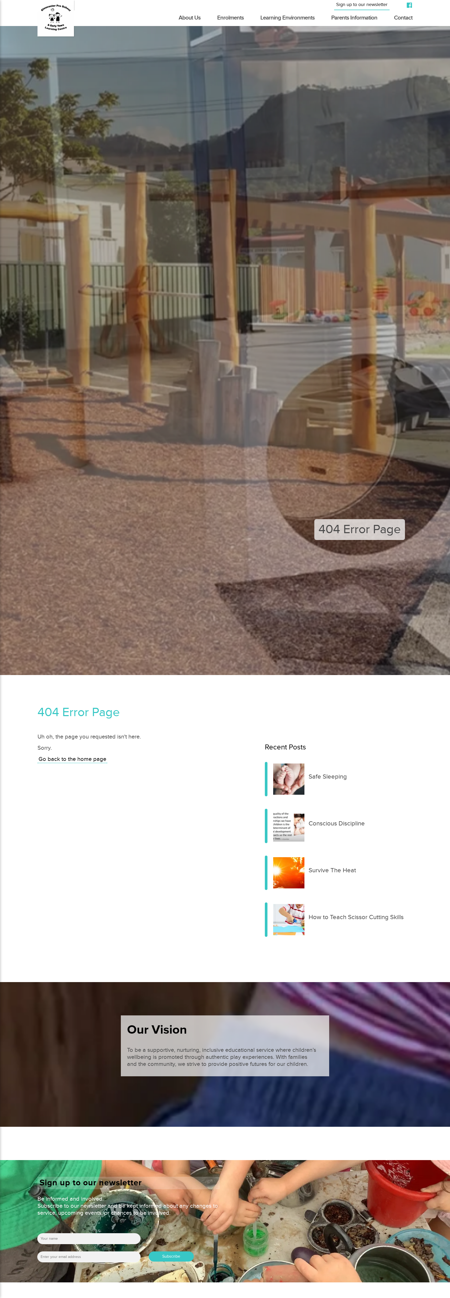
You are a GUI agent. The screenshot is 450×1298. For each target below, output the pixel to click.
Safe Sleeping (328, 776)
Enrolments (230, 17)
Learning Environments (287, 17)
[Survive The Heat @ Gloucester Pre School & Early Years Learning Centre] (266, 873)
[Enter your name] (89, 1240)
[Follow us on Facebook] (407, 5)
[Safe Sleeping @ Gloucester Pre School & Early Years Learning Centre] (266, 779)
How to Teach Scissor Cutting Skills (356, 917)
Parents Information (354, 17)
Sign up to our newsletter (362, 4)
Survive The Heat (332, 870)
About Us (190, 17)
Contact (403, 17)
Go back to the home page (72, 759)
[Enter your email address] (89, 1259)
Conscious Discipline (337, 823)
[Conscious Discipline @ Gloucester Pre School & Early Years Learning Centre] (266, 826)
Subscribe (171, 1256)
